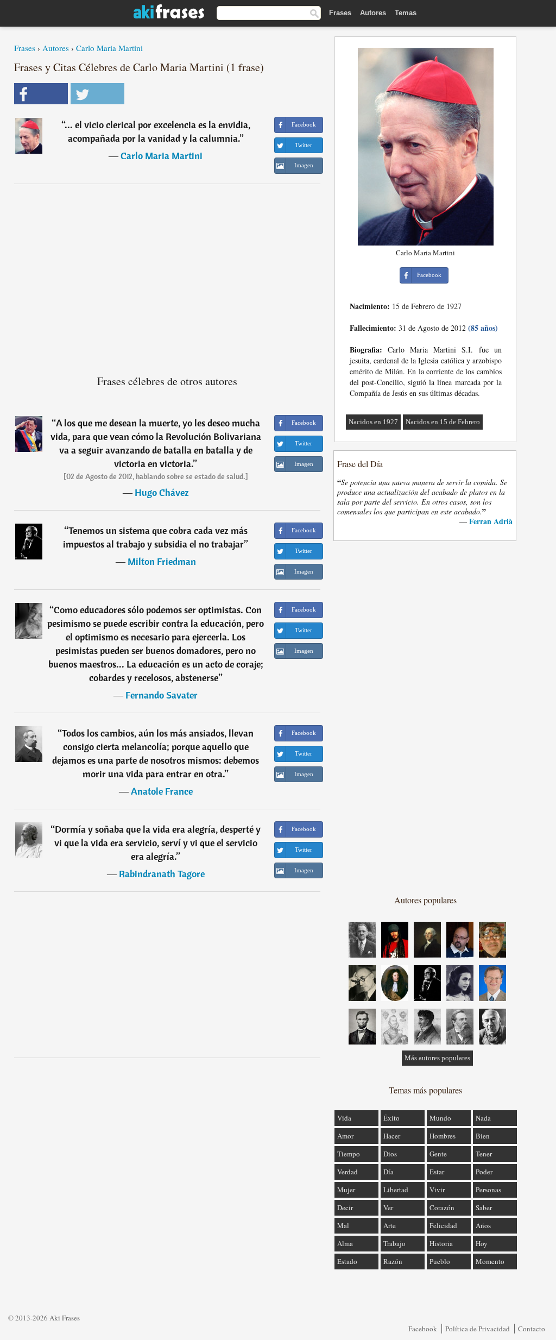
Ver (388, 1207)
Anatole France (162, 791)
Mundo (440, 1118)
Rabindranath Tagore (162, 873)
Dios (390, 1154)
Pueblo (439, 1261)
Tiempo (348, 1154)
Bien (483, 1136)
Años (483, 1225)
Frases (340, 13)
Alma (345, 1243)
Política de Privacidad (477, 1328)
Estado (347, 1261)
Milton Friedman (162, 561)
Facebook (422, 1328)
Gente (438, 1154)
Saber (484, 1207)
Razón (392, 1261)
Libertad (395, 1189)
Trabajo (394, 1243)
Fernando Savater (161, 695)
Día (388, 1172)
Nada (483, 1118)
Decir (345, 1207)
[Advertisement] (167, 275)
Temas (405, 13)
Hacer (391, 1136)
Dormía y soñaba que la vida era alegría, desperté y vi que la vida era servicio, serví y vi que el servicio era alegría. (157, 843)
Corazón (441, 1207)
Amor (345, 1136)
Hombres (442, 1136)
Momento (490, 1261)
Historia (441, 1243)
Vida (344, 1118)
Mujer (346, 1189)
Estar (436, 1172)
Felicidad (443, 1225)
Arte (389, 1225)
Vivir (437, 1189)
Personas (488, 1189)
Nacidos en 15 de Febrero (443, 422)
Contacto (531, 1328)
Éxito (391, 1118)
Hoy (482, 1243)
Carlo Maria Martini (109, 47)
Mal (343, 1225)
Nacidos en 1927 (373, 422)
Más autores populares (437, 1058)
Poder (484, 1172)
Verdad (347, 1172)
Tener (484, 1154)
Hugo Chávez (162, 492)
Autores (373, 13)
